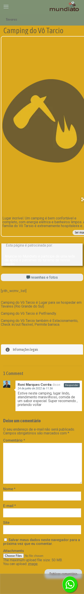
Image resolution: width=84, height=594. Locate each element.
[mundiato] (65, 6)
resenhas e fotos (44, 277)
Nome (9, 489)
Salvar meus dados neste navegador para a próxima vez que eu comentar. (41, 542)
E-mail (9, 506)
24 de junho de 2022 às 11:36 (35, 388)
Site (6, 523)
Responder (71, 385)
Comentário (14, 440)
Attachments (13, 551)
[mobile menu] (6, 7)
